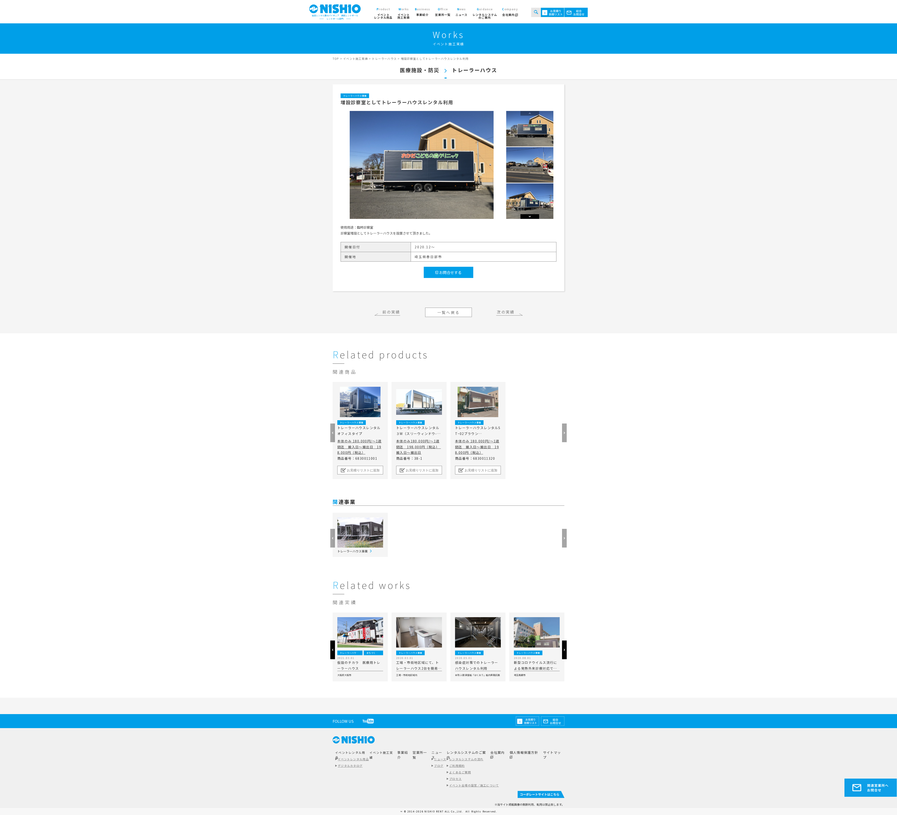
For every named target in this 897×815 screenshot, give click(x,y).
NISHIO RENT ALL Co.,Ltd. (444, 811)
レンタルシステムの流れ (466, 759)
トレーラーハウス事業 (355, 95)
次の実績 (506, 312)
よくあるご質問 (460, 772)
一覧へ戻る (448, 312)
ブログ (438, 766)
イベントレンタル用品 (353, 759)
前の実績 (391, 312)
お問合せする (450, 272)
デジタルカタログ (350, 766)
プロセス (455, 779)
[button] (529, 216)
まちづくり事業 (374, 653)
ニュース (440, 759)
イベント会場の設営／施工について (474, 785)
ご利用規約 (457, 766)
